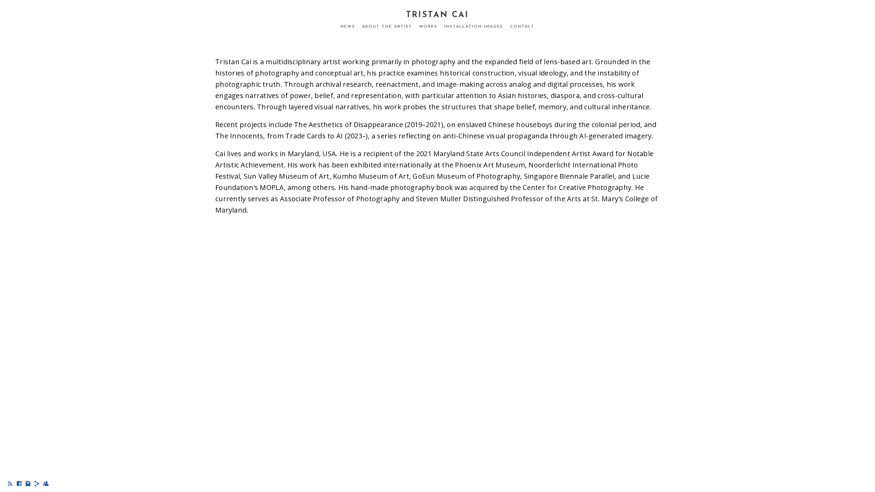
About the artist (387, 27)
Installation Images (473, 27)
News (347, 27)
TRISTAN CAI (437, 15)
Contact (522, 27)
